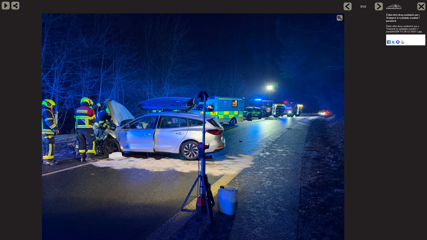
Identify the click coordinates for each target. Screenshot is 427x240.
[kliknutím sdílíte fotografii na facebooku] (15, 6)
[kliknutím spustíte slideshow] (6, 6)
